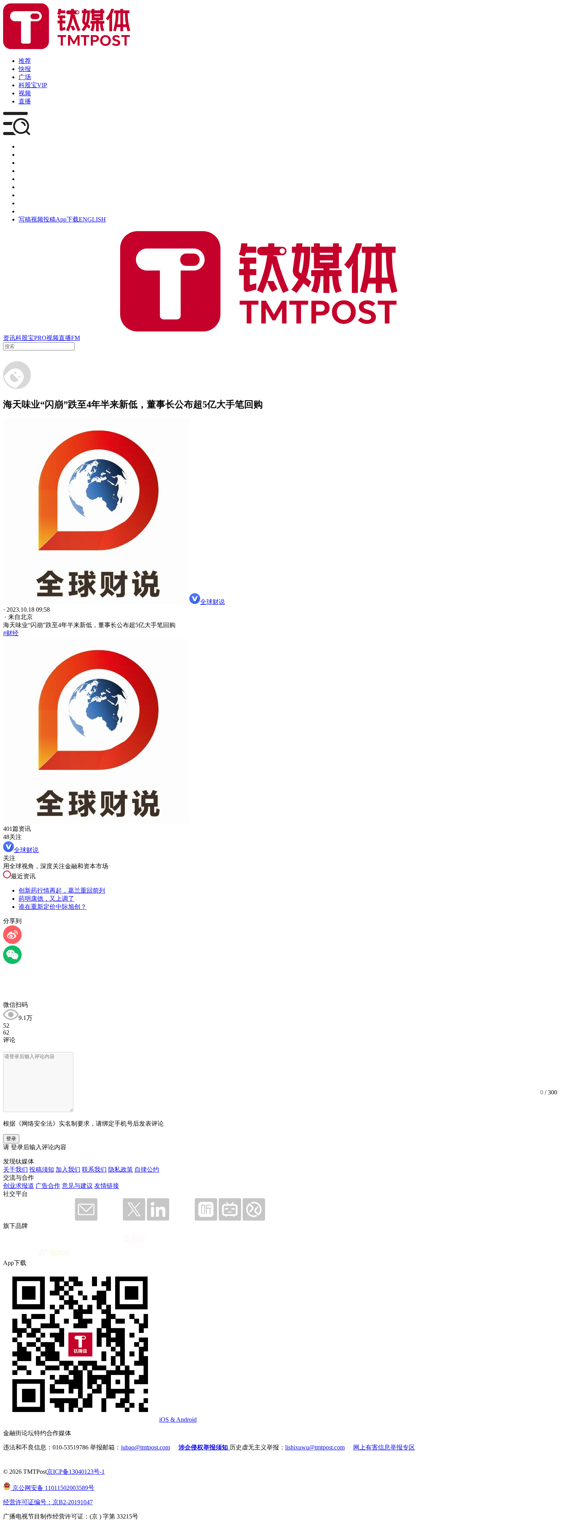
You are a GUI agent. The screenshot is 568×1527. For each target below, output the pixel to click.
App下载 (67, 219)
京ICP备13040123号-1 (76, 1471)
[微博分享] (12, 942)
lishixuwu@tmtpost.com (315, 1447)
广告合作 (48, 1185)
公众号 (28, 203)
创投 (25, 162)
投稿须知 (41, 1169)
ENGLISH (92, 219)
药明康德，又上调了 (46, 898)
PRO (40, 338)
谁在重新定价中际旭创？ (53, 906)
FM (75, 338)
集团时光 (31, 195)
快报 (25, 69)
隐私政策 (120, 1169)
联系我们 (94, 1169)
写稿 (25, 219)
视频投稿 (43, 219)
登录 (11, 1138)
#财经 (11, 633)
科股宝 (24, 338)
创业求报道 (18, 1185)
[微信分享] (12, 962)
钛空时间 (31, 187)
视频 (25, 93)
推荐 (25, 60)
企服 (25, 154)
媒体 (25, 146)
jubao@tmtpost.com (145, 1447)
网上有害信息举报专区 (384, 1447)
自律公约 (146, 1169)
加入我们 (68, 1169)
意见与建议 (77, 1185)
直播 (25, 101)
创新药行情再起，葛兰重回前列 (62, 890)
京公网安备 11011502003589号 (52, 1488)
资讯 (9, 338)
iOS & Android (178, 1419)
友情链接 (106, 1185)
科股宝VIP (33, 85)
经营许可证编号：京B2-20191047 (48, 1502)
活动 (25, 179)
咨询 (25, 170)
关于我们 (15, 1169)
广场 (25, 77)
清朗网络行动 (37, 211)
